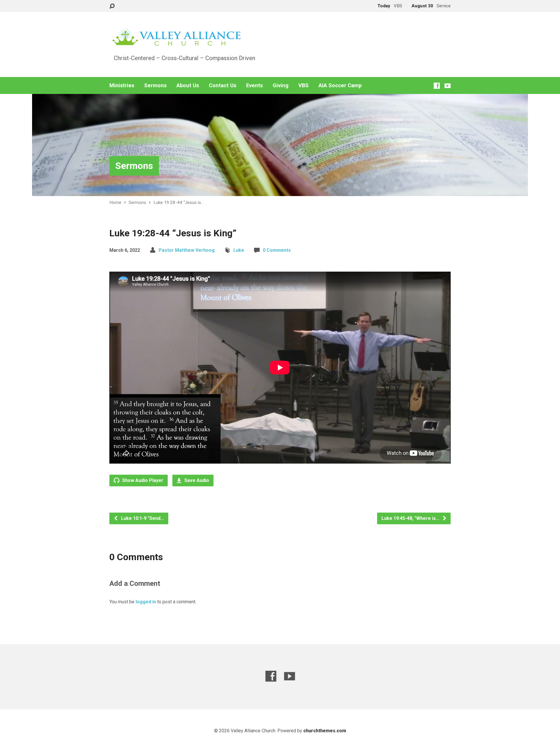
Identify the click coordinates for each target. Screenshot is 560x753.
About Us (187, 85)
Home (115, 202)
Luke (238, 250)
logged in (146, 602)
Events (254, 85)
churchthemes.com (324, 730)
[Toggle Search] (112, 6)
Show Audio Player (142, 480)
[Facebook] (437, 86)
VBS (303, 85)
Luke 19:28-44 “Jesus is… (178, 202)
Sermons (155, 85)
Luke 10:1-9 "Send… (142, 518)
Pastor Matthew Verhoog (187, 250)
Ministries (121, 85)
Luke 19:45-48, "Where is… (411, 518)
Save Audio (196, 480)
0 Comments (277, 250)
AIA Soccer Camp (340, 85)
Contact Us (222, 85)
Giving (280, 85)
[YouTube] (447, 86)
